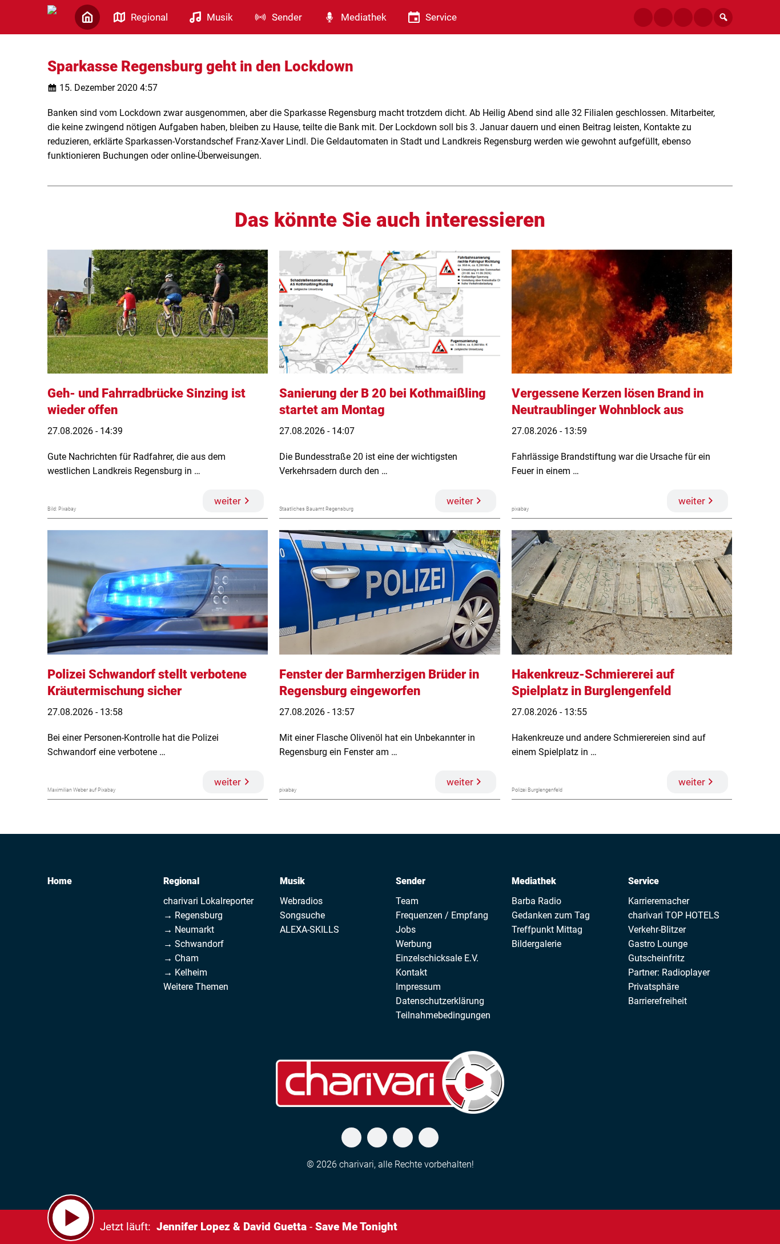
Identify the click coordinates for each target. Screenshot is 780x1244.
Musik (292, 881)
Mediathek (534, 881)
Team (407, 901)
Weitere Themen (195, 986)
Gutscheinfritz (656, 958)
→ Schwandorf (193, 943)
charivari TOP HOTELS (673, 915)
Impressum (418, 986)
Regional (181, 881)
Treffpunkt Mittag (547, 929)
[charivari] (52, 16)
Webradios (301, 901)
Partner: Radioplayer (669, 972)
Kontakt (411, 972)
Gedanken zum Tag (551, 915)
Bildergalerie (536, 943)
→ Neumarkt (188, 929)
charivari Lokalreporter (208, 901)
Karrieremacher (658, 901)
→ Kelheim (185, 972)
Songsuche (302, 915)
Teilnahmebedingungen (443, 1015)
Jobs (406, 929)
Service (643, 881)
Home (59, 881)
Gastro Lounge (657, 943)
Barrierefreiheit (657, 1001)
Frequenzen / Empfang (442, 915)
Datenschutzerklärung (440, 1001)
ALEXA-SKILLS (309, 929)
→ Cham (181, 958)
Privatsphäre (653, 986)
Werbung (414, 943)
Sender (410, 881)
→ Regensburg (193, 915)
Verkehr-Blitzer (657, 929)
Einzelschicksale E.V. (437, 958)
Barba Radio (536, 901)
